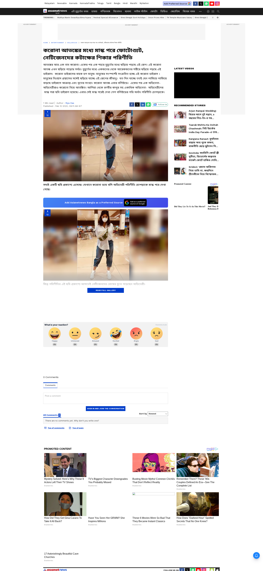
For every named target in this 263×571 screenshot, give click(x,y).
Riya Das (69, 103)
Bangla (117, 3)
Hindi (125, 3)
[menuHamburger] (213, 11)
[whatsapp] (206, 4)
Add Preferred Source (175, 3)
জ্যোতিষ (175, 11)
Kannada (73, 3)
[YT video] (211, 4)
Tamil (108, 3)
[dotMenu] (200, 11)
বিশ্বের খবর (189, 11)
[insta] (217, 4)
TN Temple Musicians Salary (179, 17)
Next (217, 17)
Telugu (100, 3)
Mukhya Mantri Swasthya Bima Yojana (74, 17)
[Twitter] (200, 4)
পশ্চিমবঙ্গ (105, 11)
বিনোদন (117, 11)
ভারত (94, 11)
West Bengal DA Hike (204, 17)
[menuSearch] (218, 11)
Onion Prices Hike (156, 17)
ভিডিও (164, 11)
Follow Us (162, 104)
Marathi (133, 3)
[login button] (209, 11)
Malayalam (49, 3)
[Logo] (56, 11)
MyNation (144, 3)
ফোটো (153, 11)
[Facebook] (195, 4)
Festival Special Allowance (105, 17)
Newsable (62, 3)
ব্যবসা (128, 11)
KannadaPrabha (87, 3)
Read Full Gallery (106, 290)
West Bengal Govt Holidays (133, 17)
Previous (213, 17)
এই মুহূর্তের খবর (79, 11)
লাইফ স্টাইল (140, 11)
